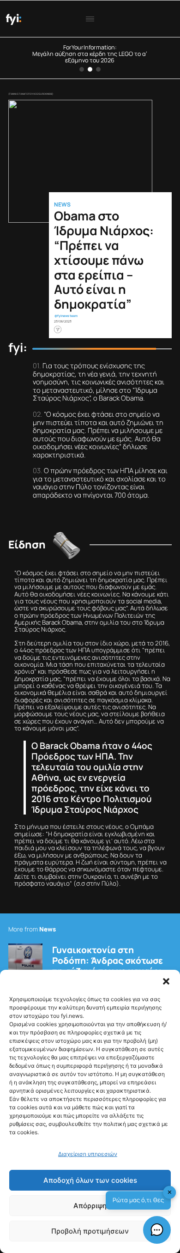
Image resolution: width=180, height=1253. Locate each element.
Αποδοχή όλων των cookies (90, 1180)
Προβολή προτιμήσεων (90, 1231)
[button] (166, 981)
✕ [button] (169, 1192)
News (62, 205)
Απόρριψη (90, 1205)
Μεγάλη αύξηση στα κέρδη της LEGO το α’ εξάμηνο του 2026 (89, 57)
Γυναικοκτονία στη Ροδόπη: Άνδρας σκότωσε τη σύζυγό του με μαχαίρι (107, 961)
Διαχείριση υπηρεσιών (87, 1153)
